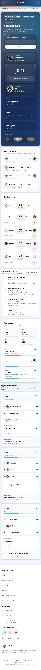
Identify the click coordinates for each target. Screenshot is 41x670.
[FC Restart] (6, 256)
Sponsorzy (5, 585)
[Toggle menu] (3, 3)
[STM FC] (7, 469)
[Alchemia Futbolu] (6, 230)
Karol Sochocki (9, 429)
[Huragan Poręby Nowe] (34, 216)
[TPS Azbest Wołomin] (34, 230)
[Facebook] (4, 632)
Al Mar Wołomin (15, 407)
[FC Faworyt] (6, 167)
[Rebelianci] (7, 413)
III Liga (6, 509)
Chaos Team (14, 532)
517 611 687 (8, 615)
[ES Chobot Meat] (34, 184)
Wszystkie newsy (31, 272)
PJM (5, 489)
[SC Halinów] (6, 184)
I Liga (6, 396)
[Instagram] (10, 632)
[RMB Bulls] (6, 243)
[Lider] (6, 205)
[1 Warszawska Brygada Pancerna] (34, 205)
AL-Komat (13, 519)
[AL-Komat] (6, 216)
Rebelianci (14, 413)
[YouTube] (16, 632)
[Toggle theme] (38, 3)
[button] (20, 160)
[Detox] (10, 88)
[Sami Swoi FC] (34, 175)
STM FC (13, 470)
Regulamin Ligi (7, 580)
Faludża (13, 463)
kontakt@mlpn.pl (10, 610)
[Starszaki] (7, 420)
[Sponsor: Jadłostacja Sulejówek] (9, 139)
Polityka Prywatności (9, 595)
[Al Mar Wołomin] (7, 406)
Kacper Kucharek (10, 541)
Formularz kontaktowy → (11, 638)
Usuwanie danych (8, 600)
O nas (4, 576)
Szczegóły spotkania (20, 47)
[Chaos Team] (34, 167)
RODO (4, 590)
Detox (12, 476)
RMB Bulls (13, 526)
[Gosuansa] (10, 58)
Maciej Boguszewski (11, 485)
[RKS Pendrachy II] (6, 175)
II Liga (20, 42)
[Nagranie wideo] (34, 222)
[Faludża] (7, 463)
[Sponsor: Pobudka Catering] (23, 139)
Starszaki (13, 420)
